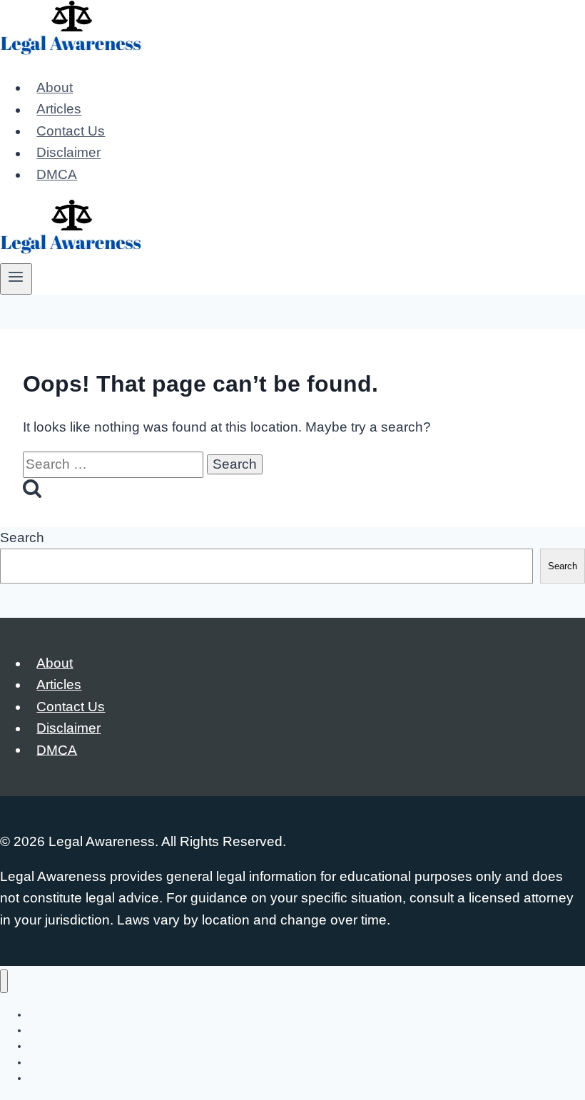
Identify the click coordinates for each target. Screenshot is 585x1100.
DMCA (56, 174)
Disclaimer (68, 153)
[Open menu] (16, 279)
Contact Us (70, 130)
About (54, 87)
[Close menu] (4, 981)
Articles (58, 109)
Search (22, 537)
